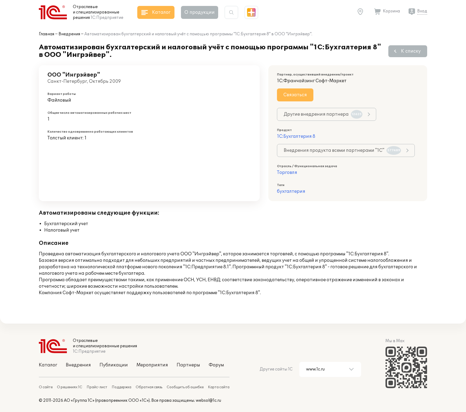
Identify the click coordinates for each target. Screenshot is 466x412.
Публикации (114, 365)
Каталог (48, 365)
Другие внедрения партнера (323, 114)
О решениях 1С (69, 387)
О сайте (46, 387)
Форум (216, 365)
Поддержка (121, 387)
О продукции (199, 12)
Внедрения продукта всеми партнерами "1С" (342, 150)
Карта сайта (218, 387)
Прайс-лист (97, 387)
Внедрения (69, 34)
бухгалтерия (291, 191)
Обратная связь (149, 387)
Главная (46, 34)
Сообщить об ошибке (185, 387)
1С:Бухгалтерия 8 (296, 136)
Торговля (287, 172)
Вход (422, 11)
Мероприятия (152, 365)
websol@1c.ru (208, 400)
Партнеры (188, 365)
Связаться (295, 95)
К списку (411, 51)
